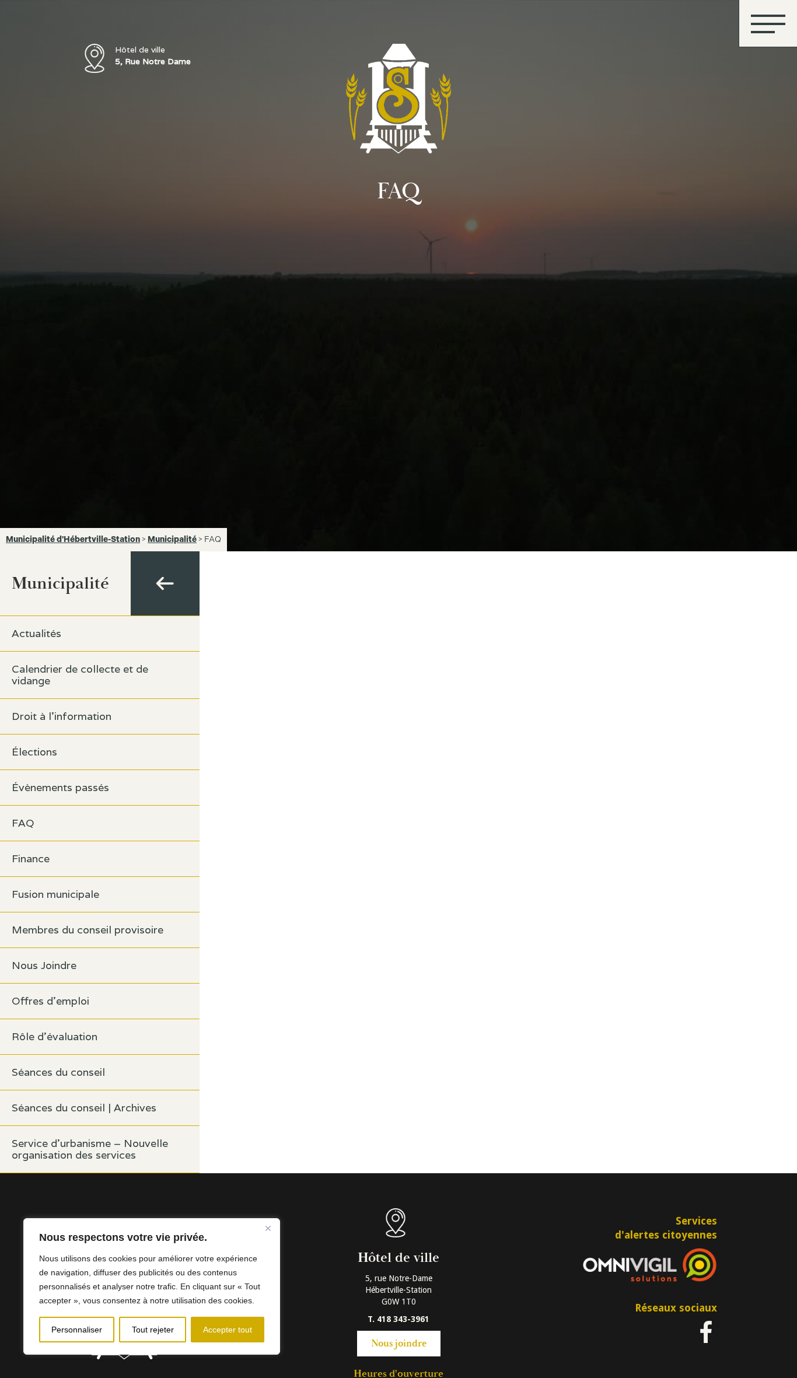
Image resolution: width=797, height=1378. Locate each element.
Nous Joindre (44, 965)
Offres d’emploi (50, 1001)
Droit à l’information (61, 716)
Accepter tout (227, 1329)
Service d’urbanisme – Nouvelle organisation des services (90, 1149)
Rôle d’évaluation (54, 1036)
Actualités (36, 633)
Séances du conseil (58, 1072)
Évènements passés (60, 787)
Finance (31, 858)
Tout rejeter (153, 1329)
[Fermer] (268, 1228)
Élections (34, 751)
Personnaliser (76, 1329)
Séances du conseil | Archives (84, 1107)
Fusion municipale (55, 894)
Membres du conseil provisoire (87, 929)
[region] (151, 1286)
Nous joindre (399, 1343)
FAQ (23, 823)
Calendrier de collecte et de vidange (80, 674)
